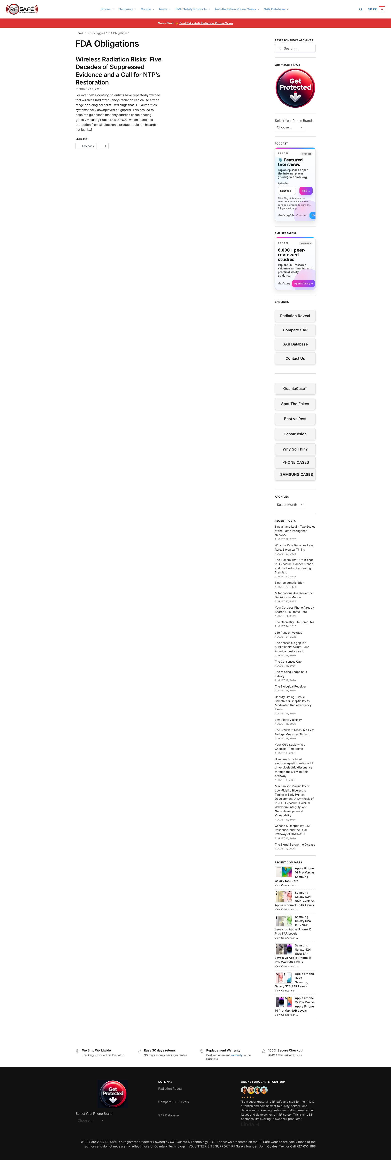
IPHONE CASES (295, 462)
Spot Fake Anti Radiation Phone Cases (206, 23)
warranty (237, 1055)
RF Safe (111, 1142)
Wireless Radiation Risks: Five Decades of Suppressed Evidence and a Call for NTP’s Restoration (119, 70)
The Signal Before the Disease (295, 844)
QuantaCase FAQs (287, 64)
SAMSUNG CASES (296, 474)
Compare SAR (295, 330)
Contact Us (295, 358)
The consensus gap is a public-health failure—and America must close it (292, 647)
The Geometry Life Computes (294, 622)
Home (79, 33)
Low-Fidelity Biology (288, 719)
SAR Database (295, 344)
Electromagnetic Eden (289, 582)
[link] (295, 184)
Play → (306, 190)
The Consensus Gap (288, 661)
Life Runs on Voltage (288, 632)
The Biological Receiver (290, 686)
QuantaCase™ (295, 388)
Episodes (283, 183)
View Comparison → (286, 885)
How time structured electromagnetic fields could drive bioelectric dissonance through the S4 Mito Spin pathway (294, 767)
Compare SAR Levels (173, 1102)
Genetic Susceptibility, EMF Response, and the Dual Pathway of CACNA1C (293, 830)
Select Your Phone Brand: (294, 120)
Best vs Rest (295, 419)
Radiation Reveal (295, 316)
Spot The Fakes (295, 404)
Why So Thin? (295, 449)
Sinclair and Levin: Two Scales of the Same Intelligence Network (295, 531)
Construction (295, 434)
